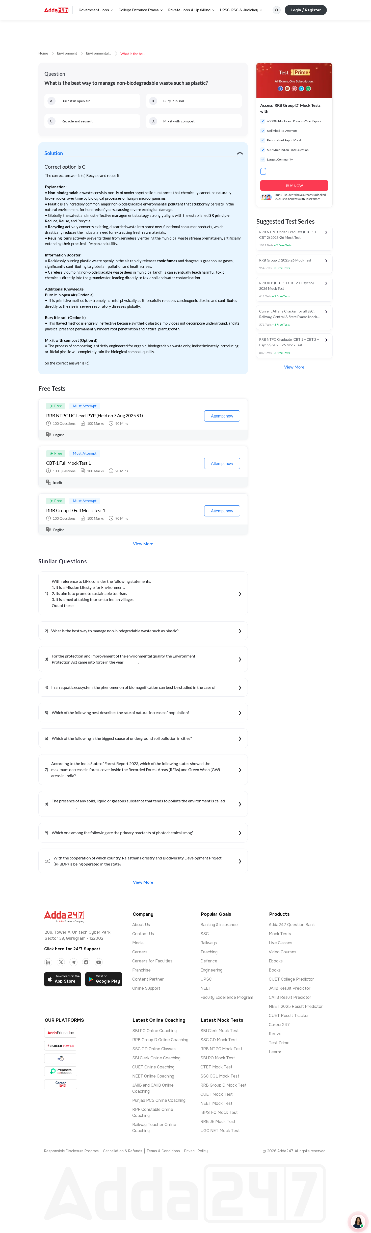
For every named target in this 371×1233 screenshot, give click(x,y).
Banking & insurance (219, 924)
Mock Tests (280, 933)
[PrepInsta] (60, 1071)
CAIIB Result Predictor (290, 997)
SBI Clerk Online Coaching (156, 1058)
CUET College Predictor (291, 979)
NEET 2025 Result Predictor (296, 1006)
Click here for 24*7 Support (72, 949)
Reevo (275, 1033)
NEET (205, 988)
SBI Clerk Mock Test (219, 1030)
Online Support (146, 988)
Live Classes (280, 943)
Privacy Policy (196, 1151)
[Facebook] (86, 962)
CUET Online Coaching (153, 1067)
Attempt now (222, 416)
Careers (139, 952)
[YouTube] (99, 962)
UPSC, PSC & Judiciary (239, 10)
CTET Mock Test (216, 1067)
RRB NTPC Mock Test (221, 1049)
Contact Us (143, 933)
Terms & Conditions (163, 1151)
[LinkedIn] (48, 962)
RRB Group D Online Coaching (160, 1039)
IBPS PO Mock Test (219, 1112)
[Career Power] (60, 1046)
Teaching (209, 952)
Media (138, 943)
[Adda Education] (60, 1033)
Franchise (141, 970)
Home (43, 53)
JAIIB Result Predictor (289, 988)
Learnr (275, 1052)
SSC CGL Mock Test (219, 1076)
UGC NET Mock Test (220, 1130)
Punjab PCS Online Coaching (159, 1100)
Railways (208, 943)
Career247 (279, 1024)
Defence (208, 961)
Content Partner (148, 979)
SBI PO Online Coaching (154, 1030)
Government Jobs (94, 10)
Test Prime (279, 1042)
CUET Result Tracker (289, 1015)
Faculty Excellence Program (226, 997)
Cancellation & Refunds (122, 1151)
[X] (61, 962)
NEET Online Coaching (153, 1076)
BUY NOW (294, 185)
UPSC (206, 979)
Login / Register (306, 10)
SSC (204, 933)
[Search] (277, 10)
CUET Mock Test (216, 1094)
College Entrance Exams (139, 10)
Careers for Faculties (152, 961)
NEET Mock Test (216, 1103)
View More (143, 544)
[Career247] (60, 1084)
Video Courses (282, 952)
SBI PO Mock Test (217, 1058)
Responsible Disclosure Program (71, 1151)
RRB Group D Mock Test (223, 1085)
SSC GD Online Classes (154, 1049)
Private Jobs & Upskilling (189, 10)
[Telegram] (73, 962)
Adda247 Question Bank (292, 924)
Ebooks (276, 961)
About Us (141, 924)
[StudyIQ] (60, 1058)
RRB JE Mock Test (217, 1121)
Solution (53, 153)
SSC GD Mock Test (218, 1039)
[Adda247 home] (56, 10)
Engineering (211, 970)
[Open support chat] (358, 1222)
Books (275, 970)
